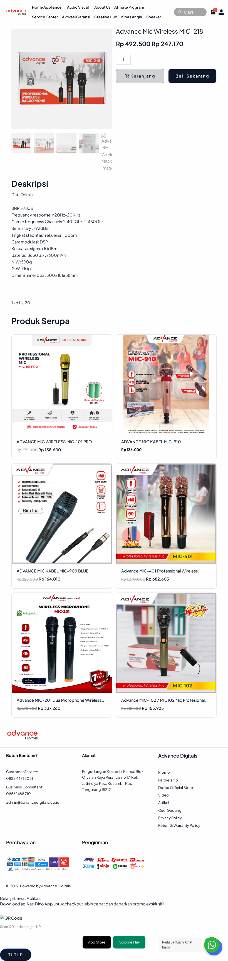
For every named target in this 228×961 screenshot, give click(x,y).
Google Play (129, 942)
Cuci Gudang (170, 810)
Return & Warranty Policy (179, 825)
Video (163, 795)
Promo (164, 772)
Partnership (168, 780)
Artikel (163, 802)
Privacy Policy (170, 817)
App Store (96, 942)
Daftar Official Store (175, 787)
